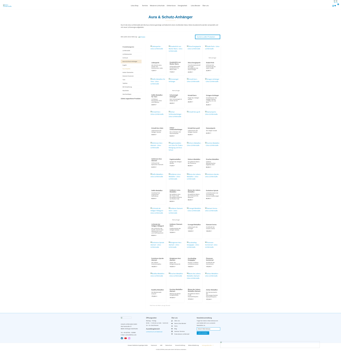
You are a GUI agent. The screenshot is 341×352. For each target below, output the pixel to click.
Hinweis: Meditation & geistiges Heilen (138, 345)
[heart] (335, 5)
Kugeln (125, 65)
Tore (124, 79)
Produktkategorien (128, 47)
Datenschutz (168, 345)
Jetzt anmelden (202, 333)
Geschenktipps (127, 94)
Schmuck (125, 58)
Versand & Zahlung (180, 345)
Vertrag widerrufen (207, 345)
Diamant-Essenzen (128, 76)
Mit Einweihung (127, 87)
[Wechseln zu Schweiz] (142, 37)
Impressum (154, 345)
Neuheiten (126, 90)
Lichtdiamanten (127, 54)
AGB (161, 345)
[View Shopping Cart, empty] (337, 5)
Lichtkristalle (126, 50)
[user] (333, 5)
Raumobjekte (126, 69)
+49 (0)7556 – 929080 (129, 332)
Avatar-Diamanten (128, 72)
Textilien (125, 83)
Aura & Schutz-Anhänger (130, 61)
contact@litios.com (130, 335)
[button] (139, 6)
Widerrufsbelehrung (193, 345)
